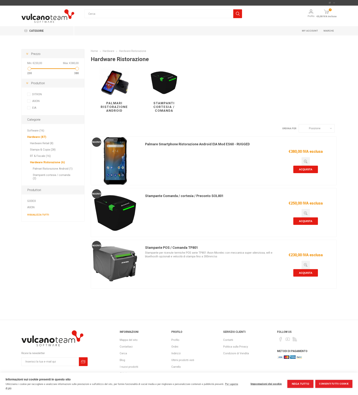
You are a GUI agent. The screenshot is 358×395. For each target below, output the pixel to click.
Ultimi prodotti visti (182, 360)
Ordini (174, 346)
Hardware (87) (36, 137)
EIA (34, 107)
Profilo (311, 16)
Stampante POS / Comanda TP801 (171, 248)
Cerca (237, 13)
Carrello (176, 366)
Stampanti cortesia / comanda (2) (51, 176)
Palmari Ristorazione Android (114, 106)
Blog (122, 360)
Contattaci (126, 346)
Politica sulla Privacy (235, 346)
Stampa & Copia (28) (43, 149)
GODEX (31, 201)
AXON (36, 101)
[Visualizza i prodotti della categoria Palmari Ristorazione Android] (114, 82)
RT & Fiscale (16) (40, 156)
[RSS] (295, 339)
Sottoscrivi (83, 361)
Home (94, 50)
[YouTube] (288, 339)
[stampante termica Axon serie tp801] (115, 264)
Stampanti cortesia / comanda (164, 106)
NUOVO (96, 142)
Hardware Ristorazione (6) (47, 162)
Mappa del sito (129, 340)
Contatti (228, 340)
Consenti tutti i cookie (334, 383)
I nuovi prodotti (129, 366)
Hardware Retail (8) (41, 143)
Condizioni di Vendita (236, 353)
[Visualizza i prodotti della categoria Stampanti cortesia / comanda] (164, 82)
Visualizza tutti (38, 214)
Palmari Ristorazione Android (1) (53, 168)
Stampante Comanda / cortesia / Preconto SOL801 (184, 196)
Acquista (305, 169)
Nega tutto (300, 383)
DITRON (37, 94)
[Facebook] (281, 339)
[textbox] (158, 13)
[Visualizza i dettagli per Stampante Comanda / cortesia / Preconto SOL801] (115, 212)
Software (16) (35, 130)
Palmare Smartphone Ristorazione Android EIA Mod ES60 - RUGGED (197, 144)
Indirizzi (176, 353)
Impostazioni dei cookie (266, 383)
